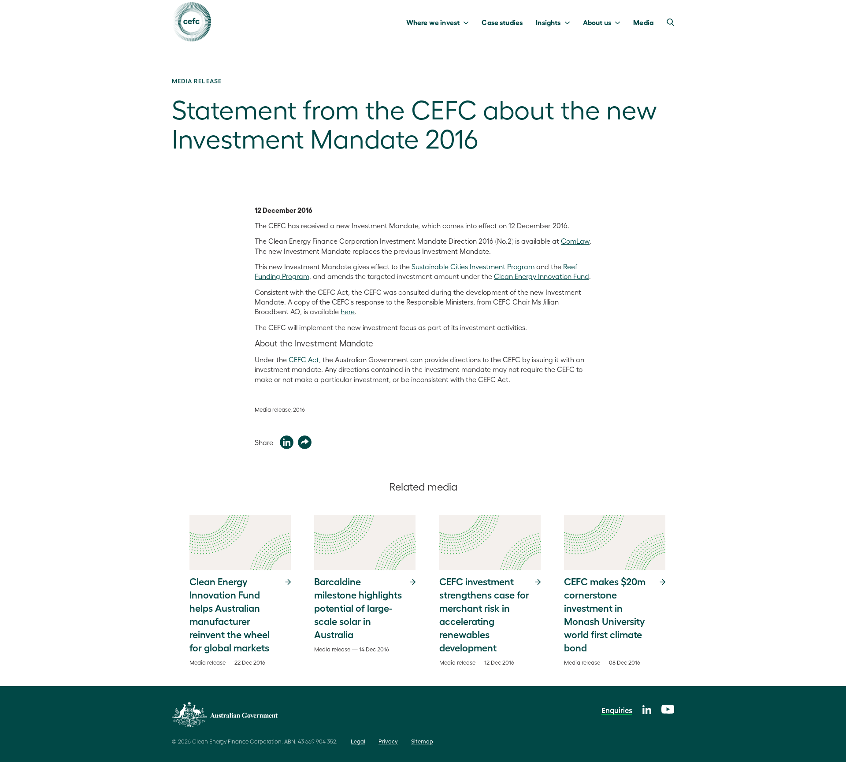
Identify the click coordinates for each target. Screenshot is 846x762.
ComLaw (575, 241)
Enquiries (616, 710)
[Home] (191, 21)
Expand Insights (569, 22)
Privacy (388, 741)
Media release (197, 80)
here (348, 311)
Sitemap (422, 741)
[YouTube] (667, 708)
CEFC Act (304, 359)
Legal (358, 741)
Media (643, 22)
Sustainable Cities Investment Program (473, 266)
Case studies (502, 22)
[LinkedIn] (646, 708)
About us (597, 22)
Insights (548, 22)
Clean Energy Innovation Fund (541, 276)
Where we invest (433, 22)
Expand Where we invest (468, 22)
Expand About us (620, 22)
